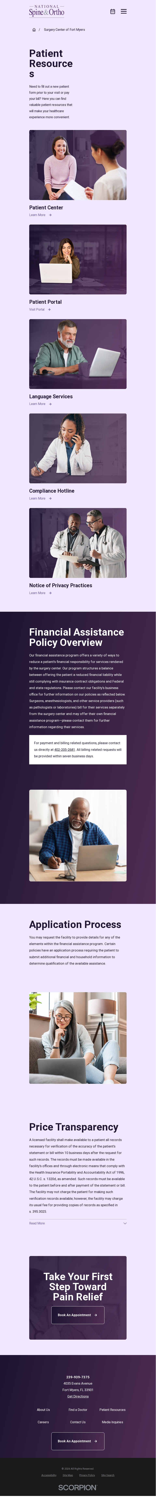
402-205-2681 (64, 750)
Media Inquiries (112, 1422)
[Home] (46, 11)
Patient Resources (112, 1410)
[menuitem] (48, 1475)
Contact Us (78, 1422)
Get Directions (78, 1396)
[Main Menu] (124, 11)
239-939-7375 (77, 1377)
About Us (43, 1410)
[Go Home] (34, 29)
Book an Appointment (74, 1315)
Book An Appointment (74, 1441)
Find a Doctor (78, 1410)
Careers (43, 1422)
